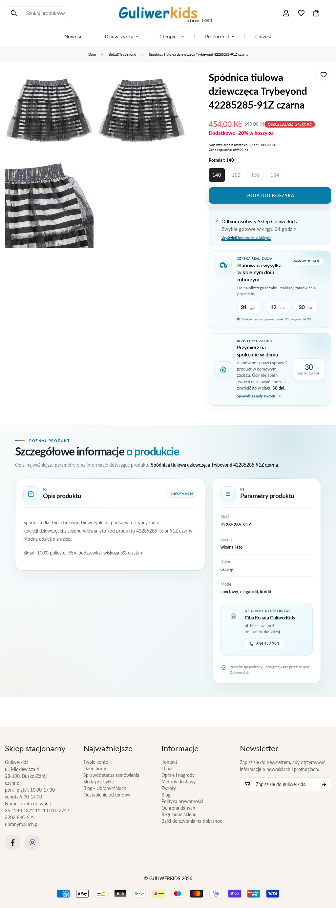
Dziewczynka (119, 36)
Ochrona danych (178, 808)
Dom (92, 54)
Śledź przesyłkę (98, 781)
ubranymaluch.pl (21, 824)
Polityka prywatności (182, 801)
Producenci (217, 36)
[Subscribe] (324, 784)
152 (236, 175)
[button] (316, 13)
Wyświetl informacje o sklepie (246, 237)
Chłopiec (169, 36)
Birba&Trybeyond (122, 54)
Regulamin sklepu (179, 814)
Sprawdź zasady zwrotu (256, 396)
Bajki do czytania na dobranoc (191, 821)
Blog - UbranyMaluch (104, 788)
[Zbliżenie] (81, 81)
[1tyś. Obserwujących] (32, 842)
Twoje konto (95, 762)
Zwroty (168, 788)
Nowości (74, 36)
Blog (165, 794)
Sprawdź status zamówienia (111, 775)
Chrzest (263, 36)
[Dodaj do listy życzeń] (323, 75)
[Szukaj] (13, 13)
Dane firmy (94, 768)
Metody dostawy (178, 781)
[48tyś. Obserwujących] (13, 842)
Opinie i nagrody (178, 775)
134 (274, 175)
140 (216, 175)
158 (255, 175)
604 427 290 (267, 643)
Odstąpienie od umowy (106, 794)
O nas (167, 768)
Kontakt (169, 762)
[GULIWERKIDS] (168, 13)
